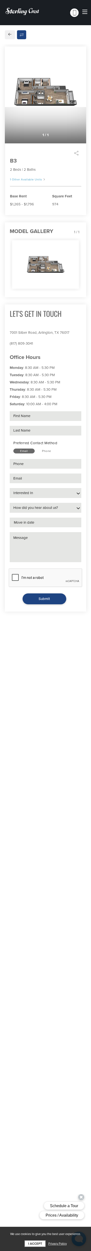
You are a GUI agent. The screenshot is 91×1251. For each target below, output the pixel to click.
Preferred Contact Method (35, 443)
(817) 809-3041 (21, 343)
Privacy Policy (57, 1244)
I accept (35, 1244)
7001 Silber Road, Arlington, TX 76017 (39, 332)
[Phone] (74, 12)
